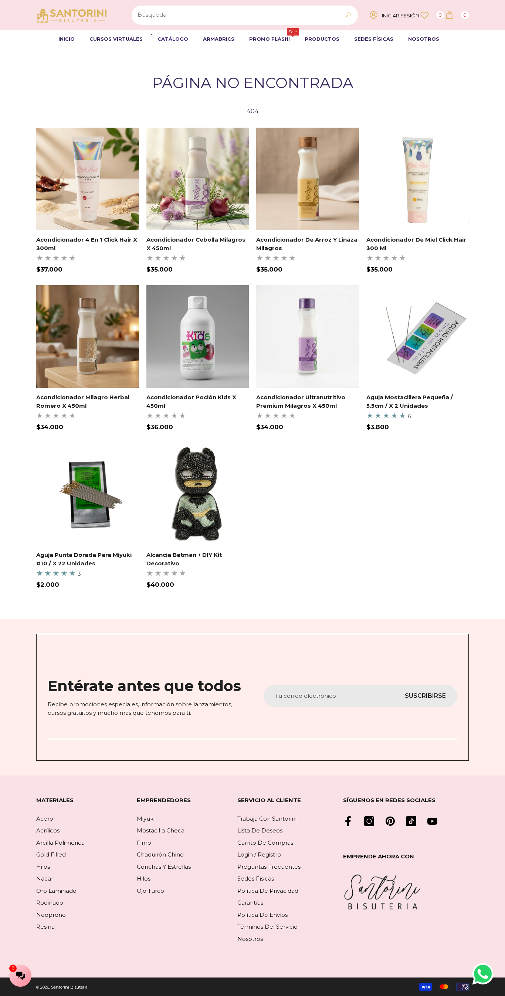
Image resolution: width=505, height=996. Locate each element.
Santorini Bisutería (69, 987)
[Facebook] (348, 821)
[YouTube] (432, 821)
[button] (457, 15)
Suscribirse (425, 695)
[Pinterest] (390, 821)
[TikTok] (411, 821)
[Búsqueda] (245, 15)
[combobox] (236, 15)
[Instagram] (369, 821)
